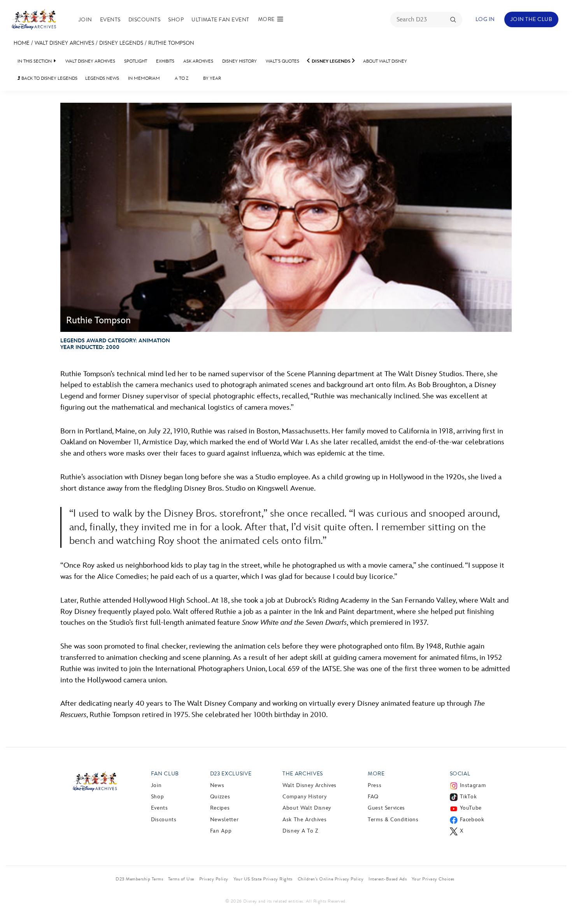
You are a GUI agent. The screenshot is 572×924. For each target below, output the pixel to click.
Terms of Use (181, 878)
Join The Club (531, 19)
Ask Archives (198, 61)
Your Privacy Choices (433, 878)
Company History (304, 796)
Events (110, 20)
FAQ (373, 796)
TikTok (468, 796)
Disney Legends (121, 43)
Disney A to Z (300, 831)
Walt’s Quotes (282, 61)
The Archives (302, 774)
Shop (176, 20)
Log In (485, 19)
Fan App (221, 831)
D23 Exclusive (230, 774)
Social (460, 774)
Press (374, 785)
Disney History (239, 61)
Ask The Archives (304, 819)
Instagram (473, 785)
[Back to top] (557, 901)
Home (22, 43)
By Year (212, 78)
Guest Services (386, 808)
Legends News (102, 78)
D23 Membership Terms (139, 878)
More (376, 774)
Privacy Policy (213, 878)
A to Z (181, 78)
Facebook (472, 819)
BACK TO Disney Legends (47, 78)
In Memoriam (144, 78)
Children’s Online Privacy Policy (330, 878)
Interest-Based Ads (387, 878)
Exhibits (165, 61)
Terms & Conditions (393, 819)
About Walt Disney (385, 61)
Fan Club (165, 774)
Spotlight (135, 61)
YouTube (471, 808)
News (217, 785)
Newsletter (224, 819)
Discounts (144, 20)
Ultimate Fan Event (220, 20)
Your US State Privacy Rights (263, 878)
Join (85, 20)
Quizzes (220, 796)
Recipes (220, 808)
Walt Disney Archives (64, 43)
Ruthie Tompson (171, 43)
